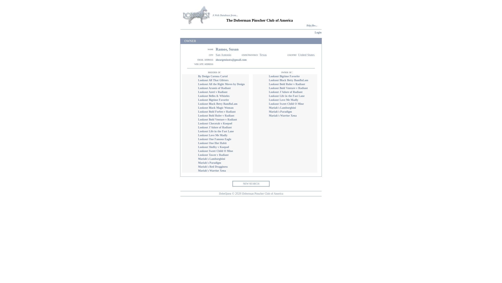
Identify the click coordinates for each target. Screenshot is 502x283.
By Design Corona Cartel (213, 76)
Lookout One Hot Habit (212, 143)
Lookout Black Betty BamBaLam (217, 103)
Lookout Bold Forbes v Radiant (217, 111)
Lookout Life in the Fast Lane (216, 131)
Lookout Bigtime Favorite (213, 99)
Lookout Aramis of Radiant (214, 88)
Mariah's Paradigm (209, 162)
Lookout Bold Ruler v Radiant (216, 115)
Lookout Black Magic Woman (216, 107)
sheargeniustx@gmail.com (231, 59)
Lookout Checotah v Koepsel (215, 123)
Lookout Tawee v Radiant (213, 154)
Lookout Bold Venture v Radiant (217, 119)
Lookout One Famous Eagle (214, 139)
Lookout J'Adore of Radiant (215, 127)
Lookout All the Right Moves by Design (221, 84)
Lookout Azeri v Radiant (212, 92)
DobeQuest (225, 193)
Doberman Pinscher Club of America (262, 193)
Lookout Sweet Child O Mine (215, 151)
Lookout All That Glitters (213, 80)
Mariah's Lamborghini (211, 158)
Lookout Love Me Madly (212, 135)
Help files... (311, 25)
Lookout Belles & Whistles (213, 95)
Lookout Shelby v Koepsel (213, 147)
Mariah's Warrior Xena (212, 170)
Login (318, 32)
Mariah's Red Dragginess (213, 166)
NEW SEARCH (251, 183)
